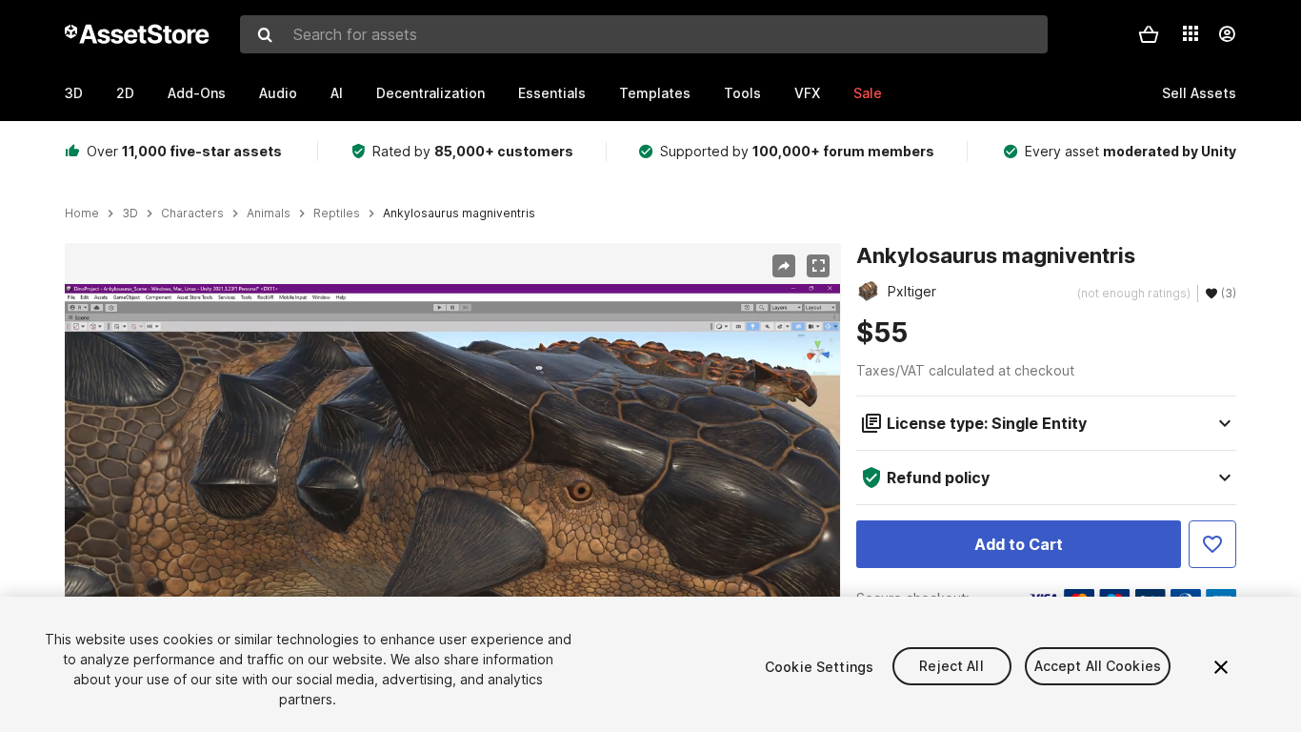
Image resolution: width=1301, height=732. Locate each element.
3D (74, 93)
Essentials (552, 93)
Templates (655, 93)
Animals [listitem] (268, 213)
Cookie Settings (819, 667)
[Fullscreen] (818, 265)
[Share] (783, 265)
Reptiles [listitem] (336, 213)
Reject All (951, 667)
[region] (452, 502)
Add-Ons (197, 93)
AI (336, 93)
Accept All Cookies (1098, 667)
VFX (807, 93)
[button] (1148, 34)
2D (125, 93)
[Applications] (1190, 33)
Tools (742, 93)
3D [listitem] (130, 213)
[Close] (1221, 667)
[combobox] (644, 34)
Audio (278, 93)
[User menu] (1226, 34)
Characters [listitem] (192, 213)
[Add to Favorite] (1212, 544)
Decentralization (430, 93)
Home (82, 213)
